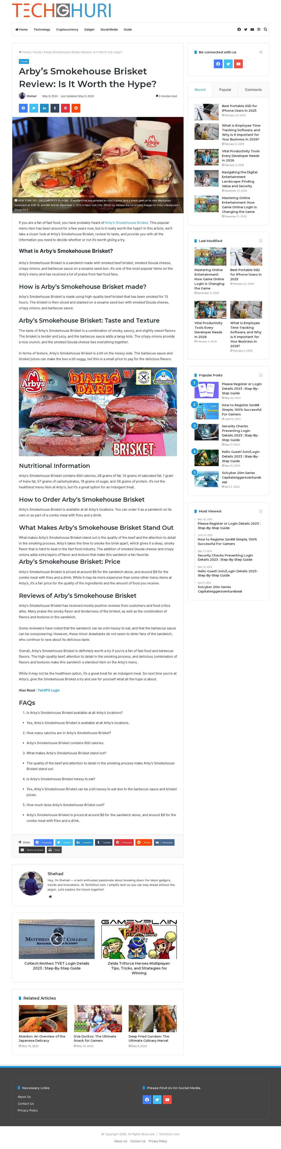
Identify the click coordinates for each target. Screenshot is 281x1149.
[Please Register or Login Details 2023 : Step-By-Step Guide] (207, 390)
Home (23, 29)
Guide (128, 29)
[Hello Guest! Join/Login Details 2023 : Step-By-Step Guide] (207, 458)
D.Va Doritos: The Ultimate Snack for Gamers (95, 1038)
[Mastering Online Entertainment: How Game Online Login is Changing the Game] (207, 204)
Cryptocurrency (67, 29)
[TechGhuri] (62, 11)
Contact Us (26, 1103)
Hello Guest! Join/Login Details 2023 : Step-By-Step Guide (241, 456)
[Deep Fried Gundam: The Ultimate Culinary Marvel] (153, 1018)
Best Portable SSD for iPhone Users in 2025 (246, 274)
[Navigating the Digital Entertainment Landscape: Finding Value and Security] (207, 178)
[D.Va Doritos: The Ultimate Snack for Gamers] (98, 1018)
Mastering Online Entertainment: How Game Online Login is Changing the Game (209, 279)
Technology (42, 29)
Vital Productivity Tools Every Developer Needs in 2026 (241, 155)
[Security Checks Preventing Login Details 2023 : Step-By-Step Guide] (207, 432)
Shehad (31, 96)
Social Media (109, 29)
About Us (24, 1097)
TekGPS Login (49, 690)
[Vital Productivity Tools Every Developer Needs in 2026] (207, 157)
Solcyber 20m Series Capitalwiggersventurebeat (241, 477)
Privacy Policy (28, 1110)
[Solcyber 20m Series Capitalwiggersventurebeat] (207, 479)
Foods (37, 52)
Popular (225, 90)
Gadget (89, 29)
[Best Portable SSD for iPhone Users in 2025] (207, 112)
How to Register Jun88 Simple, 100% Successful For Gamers (241, 409)
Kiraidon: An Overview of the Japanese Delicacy (42, 1038)
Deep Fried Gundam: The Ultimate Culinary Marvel (149, 1038)
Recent (200, 90)
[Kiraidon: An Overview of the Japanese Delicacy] (43, 1018)
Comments (253, 90)
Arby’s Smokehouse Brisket (126, 223)
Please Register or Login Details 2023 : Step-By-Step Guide (242, 388)
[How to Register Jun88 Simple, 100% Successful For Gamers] (207, 411)
